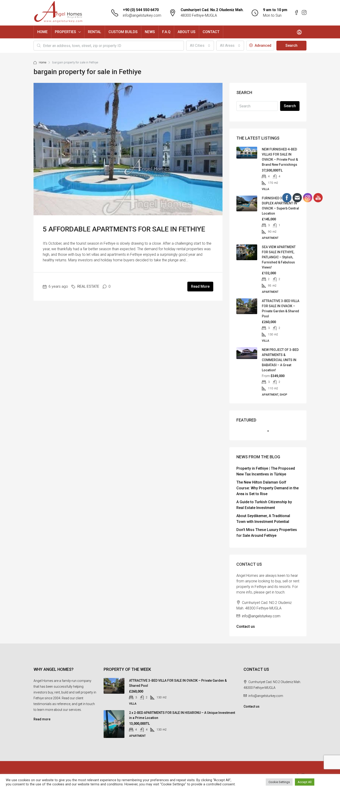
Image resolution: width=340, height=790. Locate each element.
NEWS (150, 32)
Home (42, 62)
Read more (42, 719)
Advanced (262, 45)
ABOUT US (186, 32)
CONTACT (211, 32)
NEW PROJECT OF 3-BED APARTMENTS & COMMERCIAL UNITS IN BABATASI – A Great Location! (280, 360)
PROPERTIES (65, 32)
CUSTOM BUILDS (123, 32)
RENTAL (94, 32)
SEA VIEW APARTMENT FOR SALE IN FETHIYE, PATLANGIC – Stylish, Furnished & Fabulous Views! (279, 257)
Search (291, 45)
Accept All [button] (305, 782)
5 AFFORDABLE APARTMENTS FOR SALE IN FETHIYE (124, 229)
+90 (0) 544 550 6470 (141, 10)
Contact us (245, 626)
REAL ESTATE (88, 286)
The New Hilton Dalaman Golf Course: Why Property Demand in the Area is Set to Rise (267, 488)
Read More (200, 286)
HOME (42, 32)
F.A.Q (166, 32)
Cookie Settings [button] (279, 782)
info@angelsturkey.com (142, 15)
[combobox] (200, 45)
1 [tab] (270, 433)
